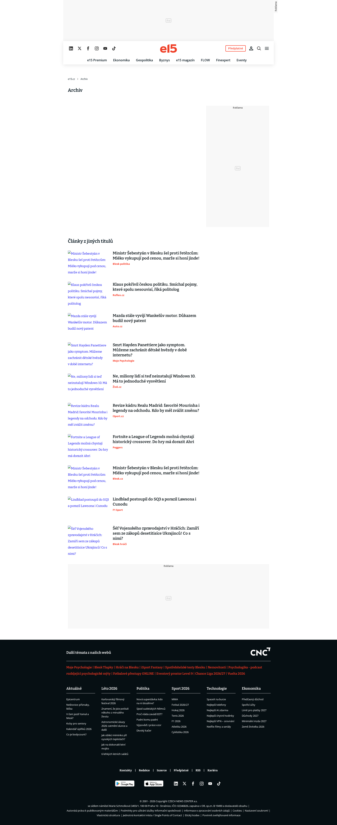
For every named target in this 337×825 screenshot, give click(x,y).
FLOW (205, 60)
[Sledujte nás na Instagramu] (97, 48)
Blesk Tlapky (103, 667)
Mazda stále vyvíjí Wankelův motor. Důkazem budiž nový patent (154, 318)
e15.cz (71, 79)
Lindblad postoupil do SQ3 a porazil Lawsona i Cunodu (154, 502)
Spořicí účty (248, 704)
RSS (198, 770)
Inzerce (162, 770)
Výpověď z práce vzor (149, 725)
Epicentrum (73, 699)
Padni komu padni (147, 719)
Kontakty (126, 770)
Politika (143, 688)
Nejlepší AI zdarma (217, 710)
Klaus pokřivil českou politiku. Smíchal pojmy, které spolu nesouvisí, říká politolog (155, 287)
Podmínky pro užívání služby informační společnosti (151, 810)
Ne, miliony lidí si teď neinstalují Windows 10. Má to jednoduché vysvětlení (154, 379)
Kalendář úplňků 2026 (78, 729)
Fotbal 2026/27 (180, 704)
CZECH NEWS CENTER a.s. (182, 801)
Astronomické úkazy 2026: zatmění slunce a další (114, 725)
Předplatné (181, 770)
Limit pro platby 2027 (254, 710)
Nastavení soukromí (256, 810)
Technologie (217, 688)
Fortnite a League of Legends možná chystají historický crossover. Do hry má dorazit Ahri (153, 439)
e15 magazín (185, 60)
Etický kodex (192, 815)
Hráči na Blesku (127, 667)
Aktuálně (74, 688)
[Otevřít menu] (267, 48)
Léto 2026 (109, 688)
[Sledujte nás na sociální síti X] (79, 48)
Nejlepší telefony (216, 704)
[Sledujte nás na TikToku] (114, 48)
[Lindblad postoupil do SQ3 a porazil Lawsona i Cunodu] (88, 508)
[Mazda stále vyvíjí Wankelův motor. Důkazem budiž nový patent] (88, 324)
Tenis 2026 (178, 715)
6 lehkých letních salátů (114, 754)
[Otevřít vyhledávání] (259, 48)
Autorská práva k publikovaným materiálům (92, 810)
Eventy (242, 60)
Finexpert (223, 60)
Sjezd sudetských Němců (151, 708)
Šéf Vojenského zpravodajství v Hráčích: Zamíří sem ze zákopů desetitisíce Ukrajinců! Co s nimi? (156, 533)
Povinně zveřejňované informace (221, 815)
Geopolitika (144, 60)
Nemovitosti (217, 667)
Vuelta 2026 (236, 673)
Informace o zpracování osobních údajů (207, 810)
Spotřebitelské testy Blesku (185, 667)
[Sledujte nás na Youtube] (105, 48)
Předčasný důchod (252, 699)
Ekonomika (121, 60)
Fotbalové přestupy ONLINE (133, 673)
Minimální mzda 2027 (254, 721)
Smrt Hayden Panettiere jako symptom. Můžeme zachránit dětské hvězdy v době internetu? (150, 349)
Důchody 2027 (250, 715)
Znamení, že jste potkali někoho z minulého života (115, 712)
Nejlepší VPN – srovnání (220, 721)
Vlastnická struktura (108, 815)
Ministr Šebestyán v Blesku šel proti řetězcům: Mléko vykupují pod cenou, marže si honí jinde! (156, 255)
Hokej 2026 (178, 710)
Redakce (144, 770)
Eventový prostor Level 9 (174, 673)
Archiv (84, 79)
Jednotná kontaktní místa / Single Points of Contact (152, 815)
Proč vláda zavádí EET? (149, 714)
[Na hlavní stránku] (168, 48)
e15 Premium (97, 60)
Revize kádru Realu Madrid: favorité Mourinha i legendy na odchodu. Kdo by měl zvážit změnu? (156, 408)
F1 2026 (176, 721)
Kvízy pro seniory (76, 723)
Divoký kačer (144, 730)
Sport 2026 (181, 688)
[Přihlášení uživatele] (251, 48)
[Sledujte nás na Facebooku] (88, 48)
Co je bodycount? (76, 734)
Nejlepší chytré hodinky (220, 715)
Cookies (237, 810)
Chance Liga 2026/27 (210, 673)
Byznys (164, 60)
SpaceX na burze (216, 699)
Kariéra (213, 770)
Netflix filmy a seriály (219, 726)
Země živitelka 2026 (253, 726)
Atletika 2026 (179, 726)
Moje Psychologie (79, 667)
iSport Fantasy (152, 667)
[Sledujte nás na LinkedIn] (71, 48)
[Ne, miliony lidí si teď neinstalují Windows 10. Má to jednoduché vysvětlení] (88, 385)
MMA (175, 699)
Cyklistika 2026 (180, 732)
